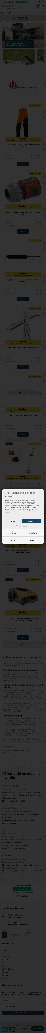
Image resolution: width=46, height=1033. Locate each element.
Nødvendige (12, 533)
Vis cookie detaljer (23, 526)
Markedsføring (33, 533)
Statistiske (33, 540)
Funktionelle (12, 540)
